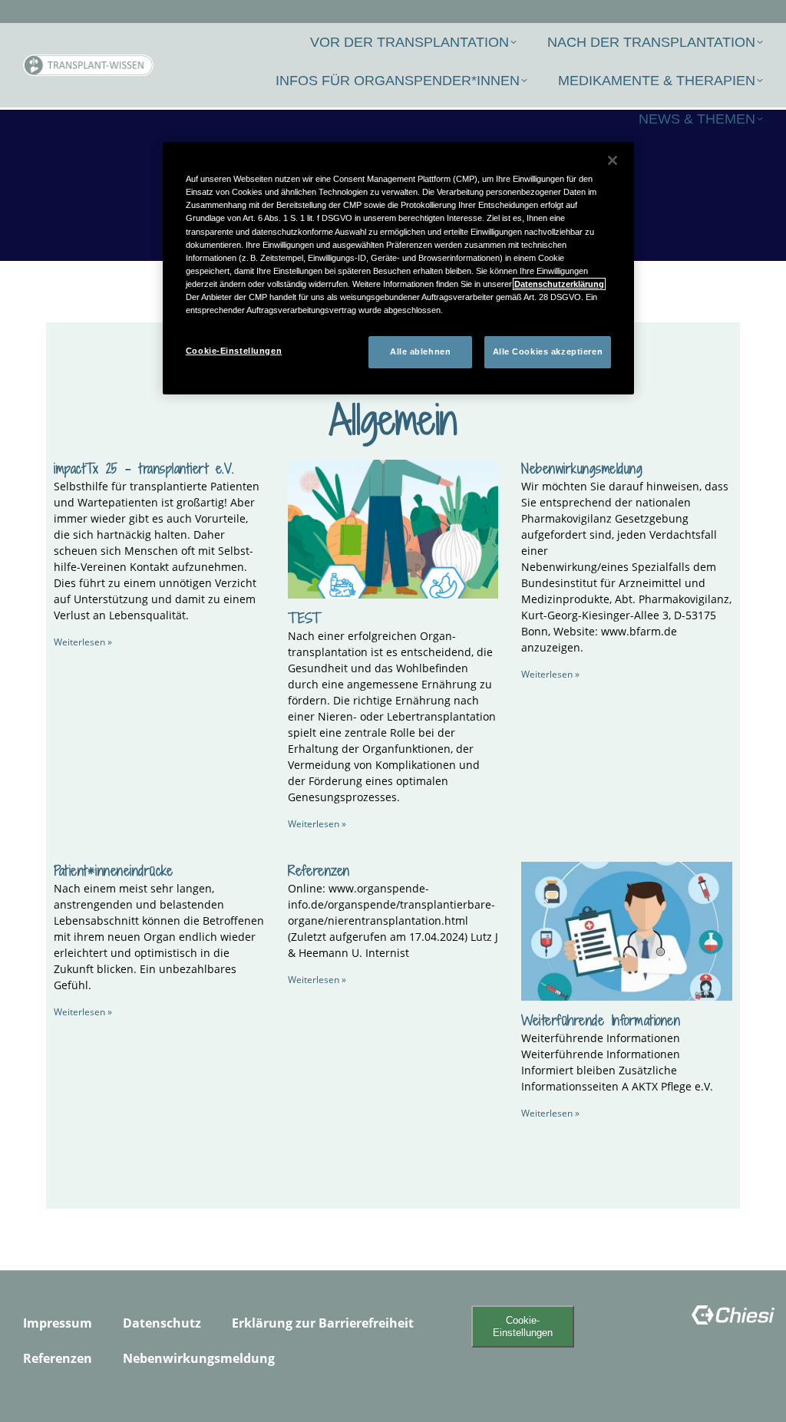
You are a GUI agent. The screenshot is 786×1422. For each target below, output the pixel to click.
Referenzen (319, 870)
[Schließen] (612, 160)
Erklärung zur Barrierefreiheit (323, 1323)
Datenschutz (162, 1323)
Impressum (57, 1323)
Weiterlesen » (83, 641)
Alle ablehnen (420, 351)
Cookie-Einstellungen (523, 1326)
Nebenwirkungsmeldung (581, 468)
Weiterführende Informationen (600, 1020)
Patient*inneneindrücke (113, 870)
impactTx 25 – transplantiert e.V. (144, 468)
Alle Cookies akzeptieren (548, 351)
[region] (398, 268)
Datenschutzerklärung (559, 284)
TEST (304, 618)
